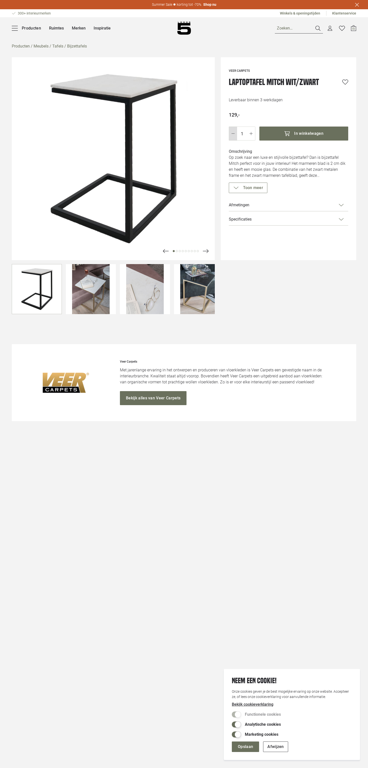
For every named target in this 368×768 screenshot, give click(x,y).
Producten (21, 46)
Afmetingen (239, 205)
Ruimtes (56, 28)
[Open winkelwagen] (353, 28)
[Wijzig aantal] (242, 134)
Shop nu (209, 5)
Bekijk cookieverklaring (252, 704)
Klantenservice (344, 13)
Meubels (41, 46)
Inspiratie (102, 28)
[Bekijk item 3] (183, 251)
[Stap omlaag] (233, 134)
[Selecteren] (37, 289)
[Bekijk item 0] (174, 251)
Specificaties (240, 219)
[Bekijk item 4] (186, 251)
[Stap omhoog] (251, 134)
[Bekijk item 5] (189, 251)
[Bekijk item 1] (177, 251)
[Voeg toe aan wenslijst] (345, 82)
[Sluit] (357, 5)
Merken (79, 28)
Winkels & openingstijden (300, 13)
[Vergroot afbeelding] (113, 158)
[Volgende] (166, 251)
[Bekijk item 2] (180, 251)
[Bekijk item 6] (192, 251)
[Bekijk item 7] (195, 251)
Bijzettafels (77, 46)
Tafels (57, 46)
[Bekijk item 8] (198, 251)
